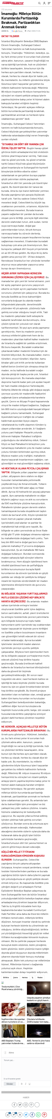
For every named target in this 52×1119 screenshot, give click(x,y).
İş (32, 977)
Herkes (25, 977)
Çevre (15, 977)
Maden (40, 977)
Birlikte (6, 977)
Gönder (10, 1084)
